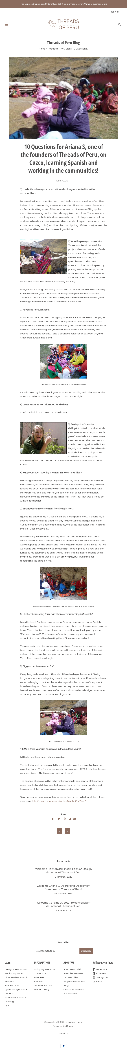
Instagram (101, 977)
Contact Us (40, 973)
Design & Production (16, 969)
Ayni (7, 1005)
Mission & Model (72, 969)
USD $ (62, 1034)
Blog (66, 985)
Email (98, 981)
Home (42, 48)
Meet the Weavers (73, 973)
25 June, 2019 (63, 910)
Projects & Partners (74, 981)
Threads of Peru (73, 1022)
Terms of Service (43, 985)
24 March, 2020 (63, 877)
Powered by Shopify (64, 1026)
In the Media (70, 993)
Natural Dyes (12, 985)
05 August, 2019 (63, 893)
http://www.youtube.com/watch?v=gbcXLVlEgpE (59, 801)
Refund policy (41, 989)
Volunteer (39, 977)
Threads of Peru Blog (59, 48)
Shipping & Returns (44, 969)
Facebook (101, 969)
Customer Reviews (74, 989)
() (115, 12)
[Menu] (6, 24)
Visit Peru (39, 981)
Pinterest (100, 973)
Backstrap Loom (14, 973)
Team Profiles (71, 977)
